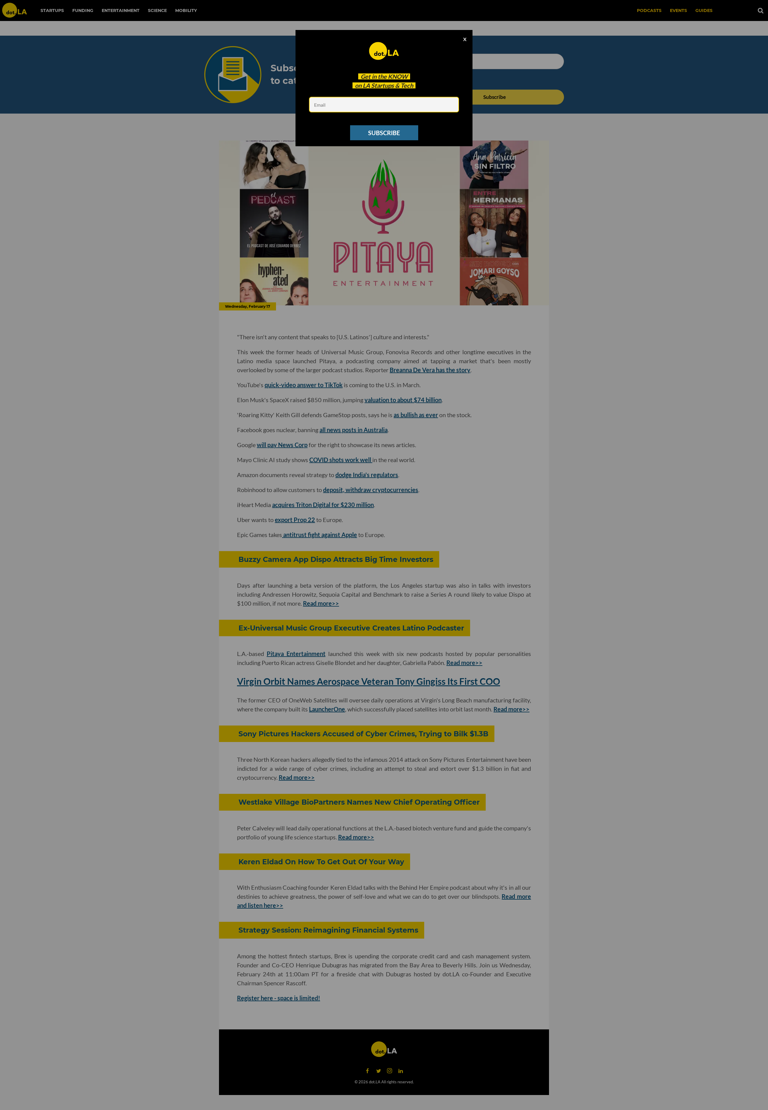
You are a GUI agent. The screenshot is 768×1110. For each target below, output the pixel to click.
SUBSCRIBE (384, 132)
